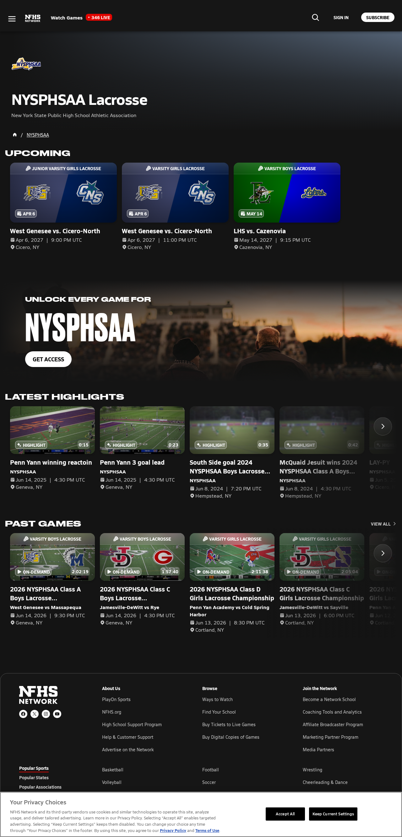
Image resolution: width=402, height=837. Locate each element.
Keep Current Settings (333, 814)
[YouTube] (57, 714)
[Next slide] (383, 426)
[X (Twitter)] (34, 714)
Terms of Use (207, 830)
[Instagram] (46, 714)
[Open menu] (12, 18)
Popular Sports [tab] (34, 768)
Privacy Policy (173, 830)
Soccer (209, 782)
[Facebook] (23, 714)
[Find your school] (315, 17)
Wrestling (312, 770)
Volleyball (112, 782)
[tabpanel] (242, 782)
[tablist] (50, 777)
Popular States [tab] (34, 777)
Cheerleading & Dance (325, 782)
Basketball (112, 770)
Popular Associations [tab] (40, 787)
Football (210, 770)
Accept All (285, 814)
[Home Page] (14, 134)
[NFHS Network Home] (33, 18)
